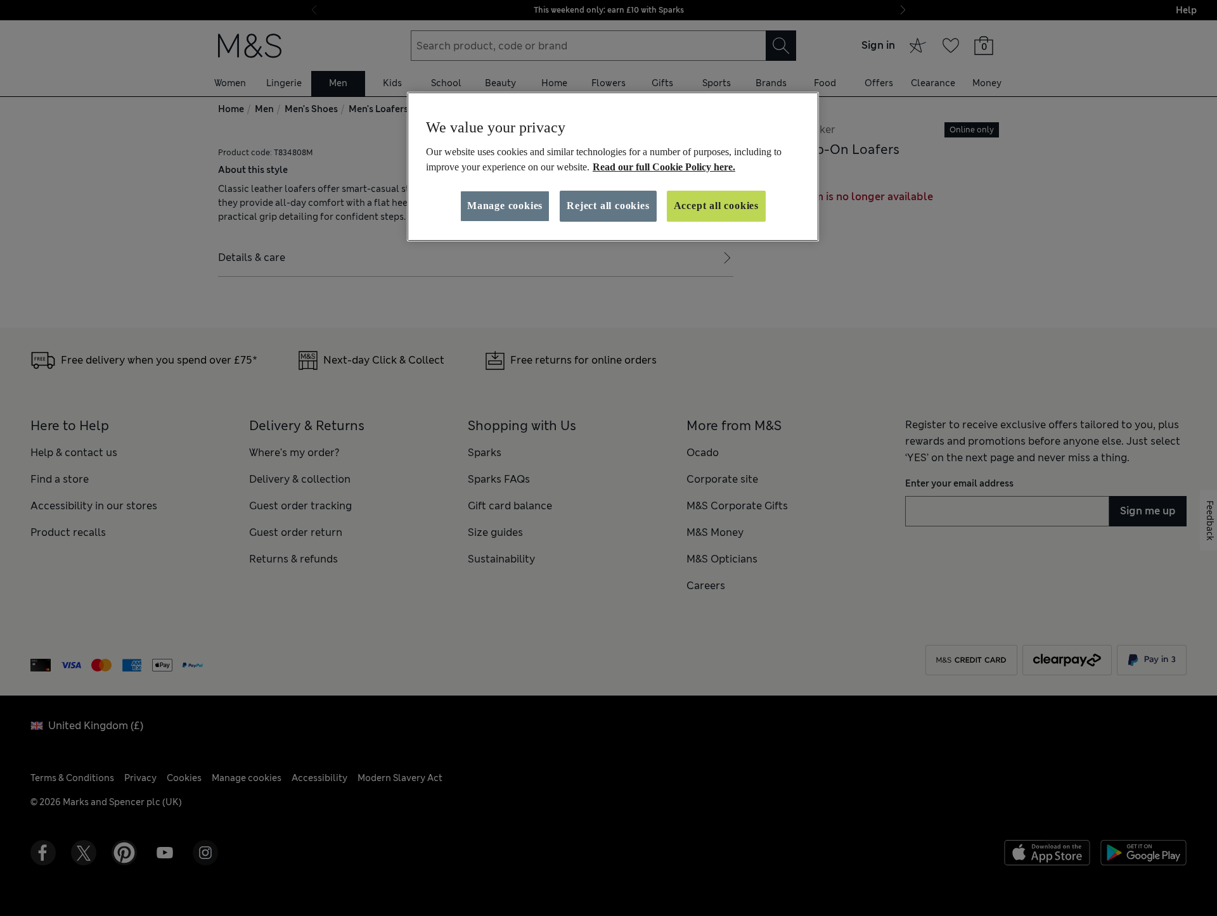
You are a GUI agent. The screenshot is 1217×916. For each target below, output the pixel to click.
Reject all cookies (608, 205)
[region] (613, 166)
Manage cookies (505, 205)
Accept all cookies (716, 205)
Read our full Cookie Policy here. (664, 167)
